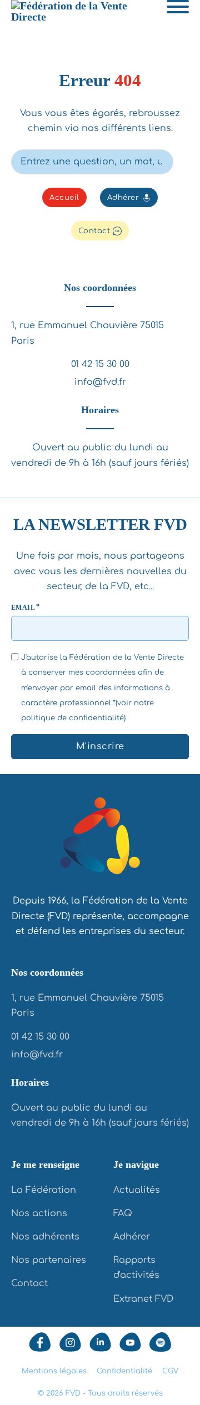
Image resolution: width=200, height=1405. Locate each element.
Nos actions (39, 1213)
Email (23, 607)
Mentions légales (54, 1371)
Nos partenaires (48, 1260)
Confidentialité (124, 1371)
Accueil (64, 198)
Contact (94, 231)
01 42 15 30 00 (100, 364)
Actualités (136, 1190)
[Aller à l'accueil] (100, 838)
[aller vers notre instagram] (70, 1342)
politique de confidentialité (72, 718)
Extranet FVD (143, 1299)
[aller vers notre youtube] (130, 1342)
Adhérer (123, 198)
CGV (170, 1371)
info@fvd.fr (100, 382)
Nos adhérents (45, 1237)
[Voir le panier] (183, 34)
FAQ (122, 1213)
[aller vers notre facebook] (40, 1342)
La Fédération (43, 1190)
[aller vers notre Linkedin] (100, 1342)
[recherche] (181, 160)
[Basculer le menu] (178, 6)
